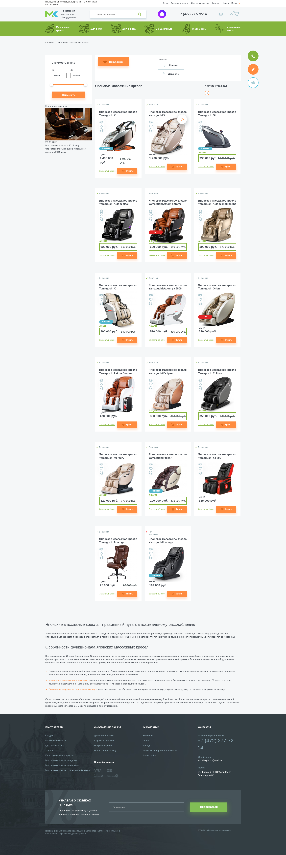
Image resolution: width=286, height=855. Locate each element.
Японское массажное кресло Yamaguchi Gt (217, 114)
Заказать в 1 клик (107, 171)
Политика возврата (55, 740)
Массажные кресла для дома (61, 760)
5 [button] (76, 159)
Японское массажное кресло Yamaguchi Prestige (118, 541)
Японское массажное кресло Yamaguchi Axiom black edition (118, 202)
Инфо (234, 3)
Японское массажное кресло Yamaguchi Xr (118, 287)
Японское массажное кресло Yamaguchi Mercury (118, 456)
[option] (68, 131)
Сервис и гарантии (200, 3)
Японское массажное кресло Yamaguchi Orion (217, 287)
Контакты (216, 3)
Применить (68, 95)
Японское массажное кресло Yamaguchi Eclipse (168, 371)
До (72, 70)
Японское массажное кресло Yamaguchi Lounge (168, 541)
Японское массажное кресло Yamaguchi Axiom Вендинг (118, 371)
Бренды (147, 745)
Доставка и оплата (180, 3)
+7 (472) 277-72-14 (192, 14)
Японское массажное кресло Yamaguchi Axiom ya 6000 (168, 287)
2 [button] (61, 159)
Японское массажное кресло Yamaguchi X (168, 114)
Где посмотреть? (54, 745)
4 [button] (71, 159)
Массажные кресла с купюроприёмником (67, 770)
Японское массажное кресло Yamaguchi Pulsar (168, 456)
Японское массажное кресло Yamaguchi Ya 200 (217, 456)
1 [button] (56, 159)
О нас (165, 3)
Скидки (49, 735)
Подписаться (209, 806)
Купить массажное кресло (59, 755)
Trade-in (49, 750)
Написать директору (105, 750)
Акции (226, 3)
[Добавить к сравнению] (101, 122)
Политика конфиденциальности (160, 750)
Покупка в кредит (103, 745)
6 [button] (81, 159)
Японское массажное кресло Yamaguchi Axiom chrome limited (168, 202)
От (53, 70)
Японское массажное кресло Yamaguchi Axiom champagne (217, 202)
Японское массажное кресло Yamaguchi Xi (118, 114)
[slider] (51, 84)
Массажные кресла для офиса (62, 765)
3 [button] (66, 159)
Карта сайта (149, 755)
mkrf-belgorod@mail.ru (210, 760)
